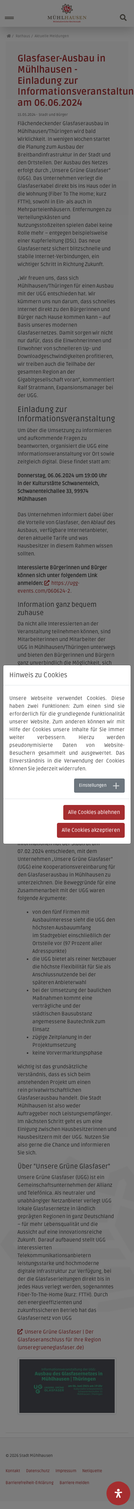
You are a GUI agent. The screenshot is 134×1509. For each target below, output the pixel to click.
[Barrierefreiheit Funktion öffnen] (118, 1493)
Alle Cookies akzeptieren (91, 830)
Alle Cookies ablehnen (94, 812)
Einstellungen (92, 785)
